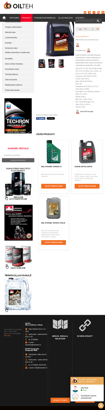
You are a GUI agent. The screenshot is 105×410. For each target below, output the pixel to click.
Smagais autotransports (13, 27)
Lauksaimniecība (11, 37)
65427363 (42, 365)
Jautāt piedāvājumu (54, 186)
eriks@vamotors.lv (40, 368)
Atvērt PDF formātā (86, 112)
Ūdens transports (11, 80)
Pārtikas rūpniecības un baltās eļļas (17, 52)
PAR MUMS (14, 18)
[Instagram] (94, 12)
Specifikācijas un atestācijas (87, 40)
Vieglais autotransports (13, 22)
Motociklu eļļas (10, 32)
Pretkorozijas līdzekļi (12, 90)
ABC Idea (7, 335)
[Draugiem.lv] (103, 12)
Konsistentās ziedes (12, 69)
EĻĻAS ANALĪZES (65, 18)
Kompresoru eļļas (11, 48)
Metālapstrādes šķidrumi (13, 85)
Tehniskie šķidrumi (11, 74)
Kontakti (80, 18)
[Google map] (98, 12)
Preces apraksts (82, 36)
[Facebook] (89, 12)
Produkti (26, 18)
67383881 (34, 339)
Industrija (8, 43)
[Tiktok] (85, 12)
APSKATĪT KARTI (60, 400)
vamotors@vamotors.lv (33, 345)
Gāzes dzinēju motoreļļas (14, 64)
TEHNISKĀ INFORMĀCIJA (44, 18)
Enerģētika (9, 59)
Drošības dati (81, 50)
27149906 (34, 365)
